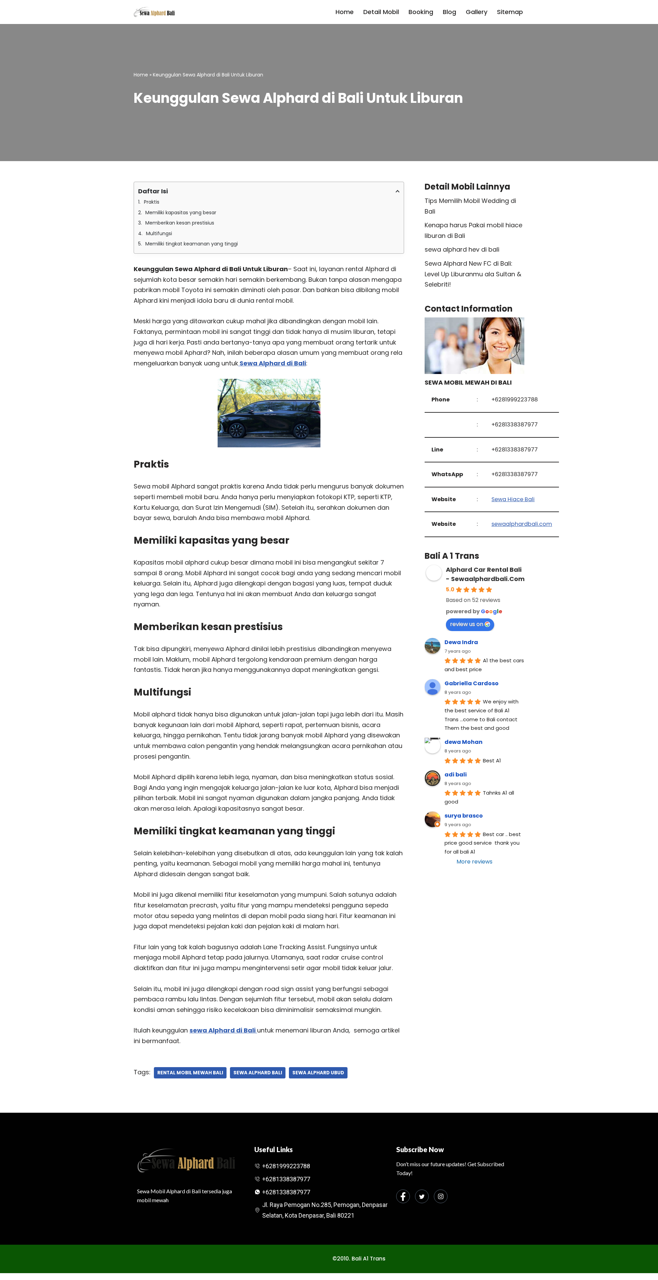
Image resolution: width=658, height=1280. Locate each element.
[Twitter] (422, 1196)
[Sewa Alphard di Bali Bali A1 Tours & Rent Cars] (154, 12)
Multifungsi (159, 233)
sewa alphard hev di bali (462, 249)
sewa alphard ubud (318, 1073)
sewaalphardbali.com (521, 524)
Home (345, 12)
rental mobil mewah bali (190, 1073)
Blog (449, 12)
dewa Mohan (463, 742)
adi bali (455, 774)
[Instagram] (441, 1196)
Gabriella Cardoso (471, 683)
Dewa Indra (461, 642)
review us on (466, 624)
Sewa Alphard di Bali (272, 363)
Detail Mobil (381, 12)
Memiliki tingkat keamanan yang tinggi (191, 243)
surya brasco (463, 816)
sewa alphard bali (257, 1073)
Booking (421, 12)
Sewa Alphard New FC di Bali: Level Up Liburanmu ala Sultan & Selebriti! (473, 274)
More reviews (474, 862)
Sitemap (510, 12)
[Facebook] (403, 1196)
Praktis (151, 201)
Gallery (476, 12)
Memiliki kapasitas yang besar (180, 212)
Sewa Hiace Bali (513, 499)
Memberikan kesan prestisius (179, 222)
